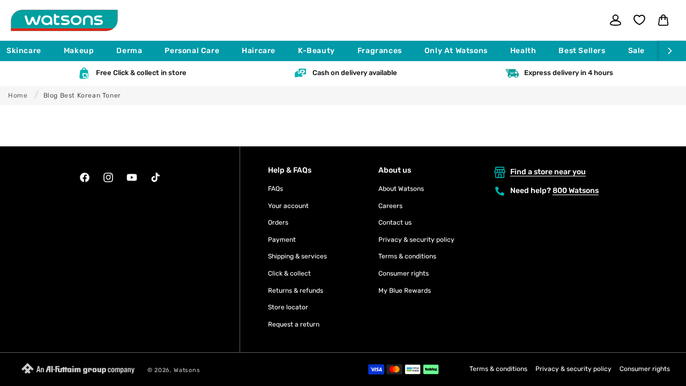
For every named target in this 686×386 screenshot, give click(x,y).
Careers (390, 206)
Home (17, 95)
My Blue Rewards (404, 290)
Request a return (293, 324)
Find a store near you (548, 171)
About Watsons (401, 188)
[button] (28, 51)
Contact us (395, 222)
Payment (282, 239)
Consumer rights (403, 273)
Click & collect (289, 273)
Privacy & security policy (416, 239)
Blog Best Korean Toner (82, 95)
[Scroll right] (672, 51)
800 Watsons (576, 190)
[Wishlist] (639, 20)
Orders (278, 222)
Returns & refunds (295, 290)
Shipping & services (297, 256)
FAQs (275, 188)
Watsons (187, 370)
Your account (288, 206)
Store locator (288, 307)
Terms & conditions (407, 256)
